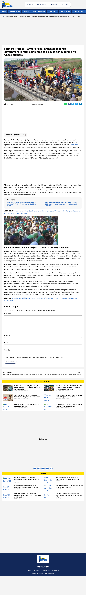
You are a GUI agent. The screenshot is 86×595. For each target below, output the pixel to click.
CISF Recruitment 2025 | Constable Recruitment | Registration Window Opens (27, 396)
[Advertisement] (43, 30)
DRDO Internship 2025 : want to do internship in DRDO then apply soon (67, 478)
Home (4, 11)
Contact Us (55, 570)
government (73, 145)
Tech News (52, 11)
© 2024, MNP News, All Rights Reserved (43, 573)
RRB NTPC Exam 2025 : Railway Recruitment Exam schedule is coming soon (26, 479)
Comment (8, 314)
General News (15, 11)
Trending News (79, 11)
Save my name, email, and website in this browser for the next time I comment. (34, 357)
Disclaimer (36, 570)
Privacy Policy (46, 570)
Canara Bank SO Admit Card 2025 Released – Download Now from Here (26, 486)
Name (7, 336)
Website (7, 350)
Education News (39, 11)
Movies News (65, 11)
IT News (26, 11)
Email (6, 343)
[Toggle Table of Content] (23, 134)
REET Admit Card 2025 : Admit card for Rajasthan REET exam (27, 405)
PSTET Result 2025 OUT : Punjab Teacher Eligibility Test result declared (69, 405)
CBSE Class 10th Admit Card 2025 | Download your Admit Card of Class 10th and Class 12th (27, 495)
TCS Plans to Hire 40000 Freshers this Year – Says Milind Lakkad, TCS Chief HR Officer (69, 495)
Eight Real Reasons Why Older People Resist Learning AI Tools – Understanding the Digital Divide (21, 204)
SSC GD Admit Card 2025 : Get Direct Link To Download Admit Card (69, 486)
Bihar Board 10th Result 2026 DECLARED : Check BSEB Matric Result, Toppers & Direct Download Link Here (61, 204)
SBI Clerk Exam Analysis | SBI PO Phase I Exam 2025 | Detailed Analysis (69, 396)
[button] (73, 4)
